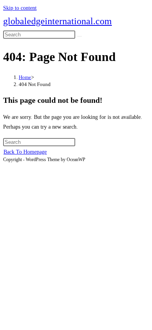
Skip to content (20, 8)
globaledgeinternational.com (57, 21)
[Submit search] (79, 36)
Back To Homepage (25, 152)
